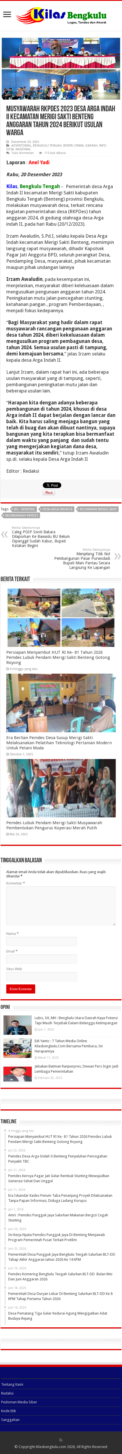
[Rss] (61, 1440)
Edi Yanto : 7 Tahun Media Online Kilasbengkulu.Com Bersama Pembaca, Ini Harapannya (69, 1046)
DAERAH (91, 145)
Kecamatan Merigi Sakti (98, 509)
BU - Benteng (24, 509)
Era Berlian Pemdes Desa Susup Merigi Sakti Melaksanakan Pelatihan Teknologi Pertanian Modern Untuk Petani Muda (59, 742)
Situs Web (14, 969)
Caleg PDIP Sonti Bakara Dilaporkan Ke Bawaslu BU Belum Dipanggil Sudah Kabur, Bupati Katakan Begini (41, 537)
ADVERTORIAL (21, 145)
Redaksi (7, 1393)
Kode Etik (8, 1411)
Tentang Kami (12, 1384)
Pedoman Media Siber (19, 1402)
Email (12, 951)
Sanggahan (10, 1420)
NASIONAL (23, 149)
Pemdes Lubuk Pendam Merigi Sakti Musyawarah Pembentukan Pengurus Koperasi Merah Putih (54, 825)
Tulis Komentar (23, 153)
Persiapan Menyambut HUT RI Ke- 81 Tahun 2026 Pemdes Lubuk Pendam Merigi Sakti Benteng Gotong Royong (58, 657)
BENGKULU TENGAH (47, 145)
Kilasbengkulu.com (51, 1447)
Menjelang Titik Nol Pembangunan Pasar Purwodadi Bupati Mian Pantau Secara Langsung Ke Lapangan (82, 559)
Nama (12, 933)
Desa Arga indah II (57, 509)
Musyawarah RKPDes (21, 515)
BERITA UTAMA (73, 145)
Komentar (15, 883)
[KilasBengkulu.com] (61, 15)
